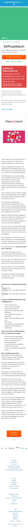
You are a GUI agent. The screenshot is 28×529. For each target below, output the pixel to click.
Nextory (15, 519)
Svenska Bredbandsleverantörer (14, 470)
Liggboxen (16, 517)
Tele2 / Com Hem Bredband (14, 498)
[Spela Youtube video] (14, 137)
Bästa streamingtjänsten (15, 511)
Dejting (14, 460)
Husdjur (14, 480)
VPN (14, 501)
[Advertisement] (14, 21)
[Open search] (14, 4)
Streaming (14, 496)
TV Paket (14, 500)
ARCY (15, 509)
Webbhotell (14, 503)
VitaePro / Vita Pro (14, 486)
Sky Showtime (14, 488)
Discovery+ (14, 462)
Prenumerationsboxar (14, 468)
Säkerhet (14, 484)
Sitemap (14, 525)
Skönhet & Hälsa (14, 494)
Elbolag (14, 478)
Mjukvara (14, 482)
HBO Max (15, 515)
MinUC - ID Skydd (15, 521)
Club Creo (15, 513)
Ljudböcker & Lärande (14, 466)
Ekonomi (14, 464)
